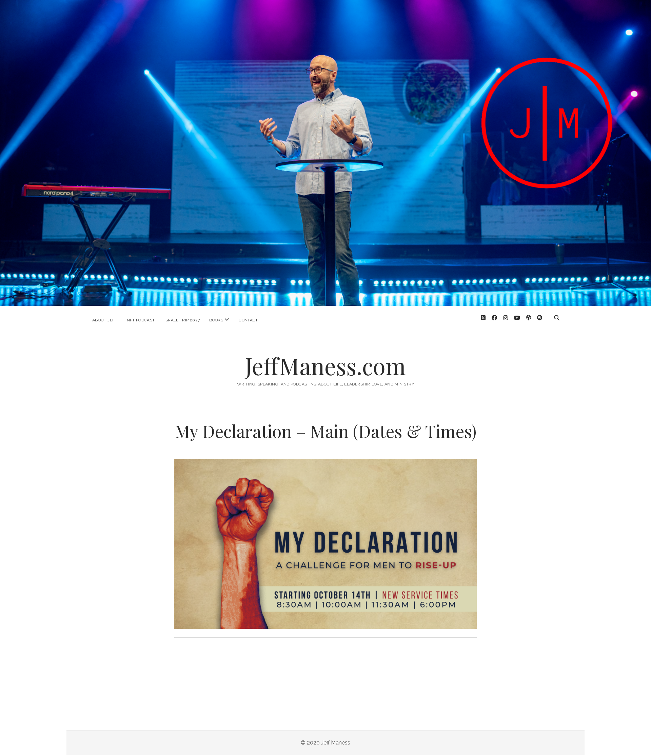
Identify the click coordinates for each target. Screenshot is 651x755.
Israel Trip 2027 (182, 320)
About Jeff (104, 320)
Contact (248, 320)
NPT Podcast (141, 320)
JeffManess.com (325, 366)
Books (216, 320)
